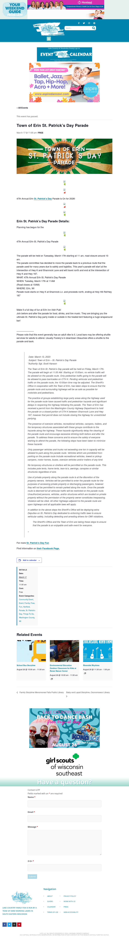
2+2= (31, 861)
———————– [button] (25, 331)
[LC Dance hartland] (64, 727)
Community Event (26, 599)
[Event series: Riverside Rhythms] (85, 673)
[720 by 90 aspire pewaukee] (65, 14)
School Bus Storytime (26, 665)
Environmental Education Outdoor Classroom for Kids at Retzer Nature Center (63, 668)
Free (33, 603)
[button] (49, 39)
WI (20, 621)
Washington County (26, 617)
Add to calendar (30, 560)
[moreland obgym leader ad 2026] (65, 4)
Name (31, 797)
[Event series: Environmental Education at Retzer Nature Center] (52, 679)
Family (27, 603)
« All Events (22, 107)
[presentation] (31, 651)
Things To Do (28, 614)
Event (21, 603)
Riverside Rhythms (91, 665)
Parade (22, 610)
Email (31, 812)
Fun (20, 606)
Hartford (26, 606)
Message (33, 826)
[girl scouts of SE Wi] (64, 764)
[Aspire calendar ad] (64, 82)
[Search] (93, 28)
